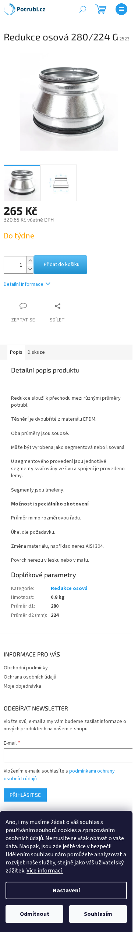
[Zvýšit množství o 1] (29, 260)
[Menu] (121, 9)
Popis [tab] (16, 352)
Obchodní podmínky (26, 668)
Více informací (44, 871)
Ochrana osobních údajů (30, 677)
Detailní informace (23, 284)
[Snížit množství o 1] (29, 269)
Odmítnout (34, 914)
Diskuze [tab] (36, 352)
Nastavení (66, 890)
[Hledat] (82, 9)
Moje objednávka (22, 686)
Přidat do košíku (61, 264)
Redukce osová (69, 588)
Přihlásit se (25, 795)
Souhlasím (98, 914)
